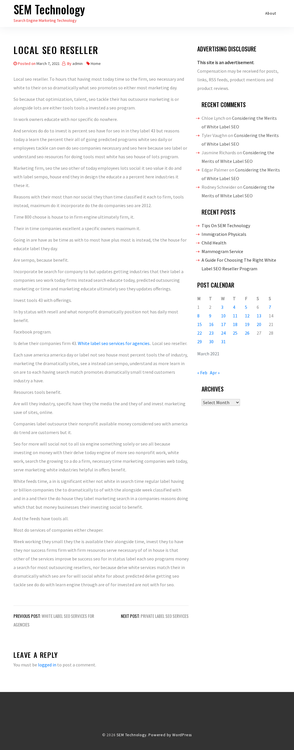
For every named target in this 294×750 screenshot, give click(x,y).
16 (211, 324)
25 (235, 333)
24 (223, 333)
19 (247, 324)
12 (247, 316)
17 (223, 324)
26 (247, 333)
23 (211, 333)
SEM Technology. (132, 734)
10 (223, 316)
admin (77, 63)
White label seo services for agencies (114, 343)
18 (235, 324)
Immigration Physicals (224, 234)
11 (235, 316)
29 (199, 341)
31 (223, 341)
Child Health (214, 243)
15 (199, 324)
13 (259, 316)
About (270, 13)
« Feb (202, 372)
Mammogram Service (222, 251)
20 (259, 324)
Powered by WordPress (170, 734)
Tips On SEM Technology (226, 225)
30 (211, 341)
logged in (47, 665)
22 (199, 333)
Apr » (215, 372)
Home (96, 63)
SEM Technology (49, 9)
